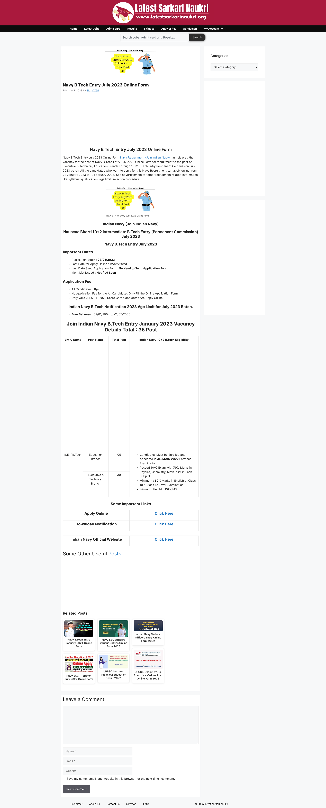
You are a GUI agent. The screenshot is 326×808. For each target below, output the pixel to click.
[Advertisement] (131, 121)
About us (94, 804)
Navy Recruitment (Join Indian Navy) (145, 157)
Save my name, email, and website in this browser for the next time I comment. (121, 778)
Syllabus (149, 28)
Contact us (113, 804)
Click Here (164, 524)
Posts (114, 554)
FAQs (146, 804)
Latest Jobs (91, 28)
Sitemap (131, 804)
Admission (190, 28)
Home (73, 28)
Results (132, 28)
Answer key (168, 28)
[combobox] (155, 37)
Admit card (113, 28)
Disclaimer (76, 804)
